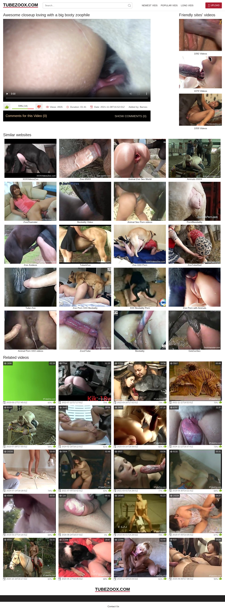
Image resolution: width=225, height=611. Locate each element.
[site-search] (129, 5)
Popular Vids (169, 5)
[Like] (6, 107)
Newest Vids (149, 5)
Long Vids (187, 5)
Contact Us (113, 606)
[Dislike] (39, 107)
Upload (214, 5)
